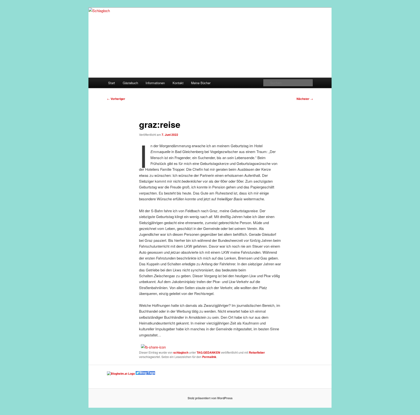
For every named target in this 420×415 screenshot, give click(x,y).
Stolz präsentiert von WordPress (210, 398)
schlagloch (180, 352)
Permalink (209, 357)
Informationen (155, 83)
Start (111, 83)
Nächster (305, 99)
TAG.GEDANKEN (208, 352)
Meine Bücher (200, 83)
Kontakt (178, 83)
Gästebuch (130, 83)
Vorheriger (116, 99)
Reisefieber (257, 352)
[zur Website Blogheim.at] (121, 373)
